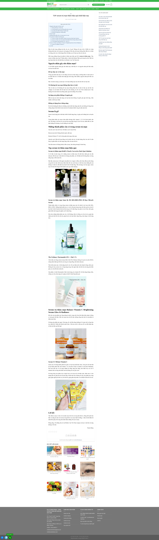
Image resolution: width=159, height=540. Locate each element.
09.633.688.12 (53, 527)
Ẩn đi (69, 24)
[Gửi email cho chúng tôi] (110, 0)
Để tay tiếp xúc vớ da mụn (56, 27)
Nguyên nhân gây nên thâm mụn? (56, 26)
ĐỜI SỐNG (72, 8)
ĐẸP (81, 8)
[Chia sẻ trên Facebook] (66, 436)
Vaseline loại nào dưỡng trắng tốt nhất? (105, 43)
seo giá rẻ (80, 538)
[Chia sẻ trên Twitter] (69, 436)
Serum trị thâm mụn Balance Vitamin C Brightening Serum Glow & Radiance (65, 42)
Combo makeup (67, 515)
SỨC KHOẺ (84, 8)
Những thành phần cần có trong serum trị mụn (59, 35)
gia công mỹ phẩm (74, 536)
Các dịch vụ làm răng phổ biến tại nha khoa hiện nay (105, 17)
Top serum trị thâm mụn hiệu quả (56, 36)
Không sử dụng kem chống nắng (57, 32)
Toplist (97, 8)
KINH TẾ (77, 8)
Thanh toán (96, 0)
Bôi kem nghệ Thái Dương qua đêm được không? (105, 51)
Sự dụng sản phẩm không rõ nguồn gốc (59, 30)
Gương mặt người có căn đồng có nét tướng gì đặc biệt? (105, 47)
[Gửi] (88, 5)
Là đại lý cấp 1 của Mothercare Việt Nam (87, 518)
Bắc (75, 19)
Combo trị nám (67, 523)
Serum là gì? (52, 33)
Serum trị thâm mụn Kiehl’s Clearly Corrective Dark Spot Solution (64, 38)
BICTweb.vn (86, 538)
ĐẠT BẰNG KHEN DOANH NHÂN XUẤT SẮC (87, 514)
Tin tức (93, 8)
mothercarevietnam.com (52, 532)
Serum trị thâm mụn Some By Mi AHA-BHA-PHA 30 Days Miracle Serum (66, 39)
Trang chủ (49, 8)
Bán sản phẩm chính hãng (86, 521)
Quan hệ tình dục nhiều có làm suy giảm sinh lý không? (105, 21)
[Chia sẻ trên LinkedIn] (75, 436)
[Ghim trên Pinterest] (73, 436)
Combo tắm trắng (67, 518)
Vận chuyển (102, 0)
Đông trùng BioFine (65, 8)
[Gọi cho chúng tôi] (111, 0)
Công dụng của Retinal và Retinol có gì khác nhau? (104, 29)
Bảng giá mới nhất (90, 0)
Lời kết (51, 45)
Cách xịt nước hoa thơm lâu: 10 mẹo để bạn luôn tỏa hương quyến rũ (105, 34)
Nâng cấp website (74, 538)
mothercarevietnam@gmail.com (54, 529)
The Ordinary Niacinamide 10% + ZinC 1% (59, 41)
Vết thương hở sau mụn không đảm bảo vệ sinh (61, 29)
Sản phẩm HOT (67, 525)
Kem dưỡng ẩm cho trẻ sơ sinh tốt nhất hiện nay (105, 25)
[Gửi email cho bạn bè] (71, 436)
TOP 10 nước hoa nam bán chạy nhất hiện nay (105, 39)
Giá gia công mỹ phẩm (83, 536)
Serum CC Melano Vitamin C (57, 44)
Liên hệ (106, 0)
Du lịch (88, 8)
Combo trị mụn (67, 520)
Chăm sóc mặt (67, 513)
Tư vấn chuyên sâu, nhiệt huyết (87, 523)
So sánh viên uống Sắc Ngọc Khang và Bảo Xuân (105, 55)
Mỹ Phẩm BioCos (55, 8)
